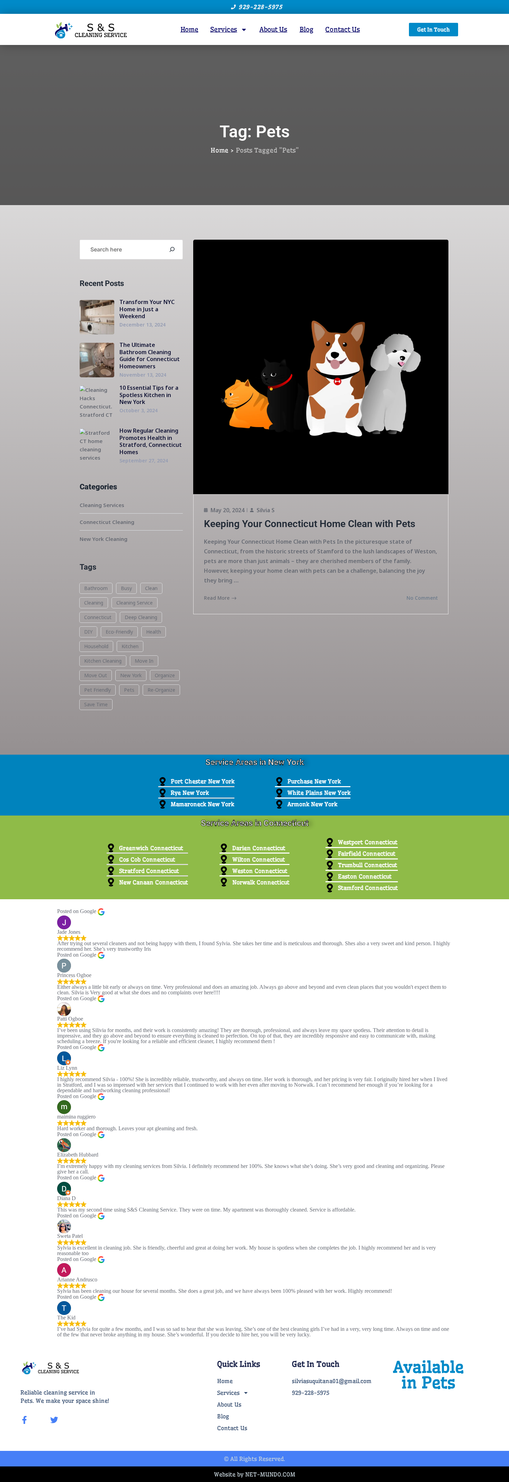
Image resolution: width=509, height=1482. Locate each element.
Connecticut (97, 617)
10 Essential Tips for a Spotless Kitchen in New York (148, 395)
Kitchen (130, 646)
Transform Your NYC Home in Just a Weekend (147, 309)
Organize (165, 675)
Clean (151, 588)
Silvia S (266, 510)
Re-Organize (161, 690)
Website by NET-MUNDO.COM (254, 1474)
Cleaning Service (134, 602)
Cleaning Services (102, 504)
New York (131, 675)
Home (189, 29)
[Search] (172, 249)
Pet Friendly (97, 690)
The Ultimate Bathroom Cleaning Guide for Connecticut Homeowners (149, 355)
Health (153, 631)
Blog (306, 29)
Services (223, 29)
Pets (129, 690)
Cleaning (93, 602)
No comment (422, 598)
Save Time (96, 704)
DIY (88, 631)
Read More (217, 598)
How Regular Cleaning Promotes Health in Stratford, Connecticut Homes (150, 441)
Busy (126, 588)
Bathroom (96, 588)
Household (96, 646)
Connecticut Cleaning (107, 521)
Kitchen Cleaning (103, 660)
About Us (273, 29)
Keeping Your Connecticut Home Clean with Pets (309, 524)
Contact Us (342, 29)
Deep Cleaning (141, 617)
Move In (144, 660)
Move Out (95, 675)
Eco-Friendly (119, 631)
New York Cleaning (103, 538)
